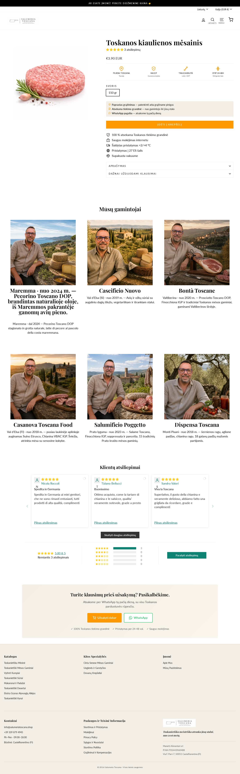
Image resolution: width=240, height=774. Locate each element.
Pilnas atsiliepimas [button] (45, 522)
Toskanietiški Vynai (13, 698)
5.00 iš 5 (60, 553)
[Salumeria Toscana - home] (179, 723)
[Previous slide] (27, 506)
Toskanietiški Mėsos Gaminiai (18, 668)
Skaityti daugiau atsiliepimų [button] (120, 535)
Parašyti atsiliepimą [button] (187, 555)
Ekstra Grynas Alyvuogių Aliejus (19, 693)
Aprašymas (117, 166)
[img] (50, 479)
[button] (115, 49)
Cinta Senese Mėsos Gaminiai (98, 662)
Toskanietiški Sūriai (13, 678)
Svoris (111, 86)
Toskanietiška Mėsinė (14, 662)
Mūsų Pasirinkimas (172, 668)
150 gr (113, 92)
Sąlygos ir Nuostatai (94, 742)
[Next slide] (212, 506)
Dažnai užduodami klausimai (133, 173)
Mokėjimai (89, 732)
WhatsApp (141, 617)
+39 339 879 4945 (13, 732)
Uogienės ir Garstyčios (95, 668)
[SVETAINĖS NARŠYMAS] (221, 19)
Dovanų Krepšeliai (93, 673)
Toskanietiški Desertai (15, 688)
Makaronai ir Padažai (14, 683)
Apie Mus (167, 662)
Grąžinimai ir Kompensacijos (98, 752)
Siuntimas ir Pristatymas (96, 727)
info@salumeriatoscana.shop (18, 727)
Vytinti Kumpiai (12, 673)
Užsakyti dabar (106, 617)
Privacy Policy (90, 737)
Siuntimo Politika (92, 747)
